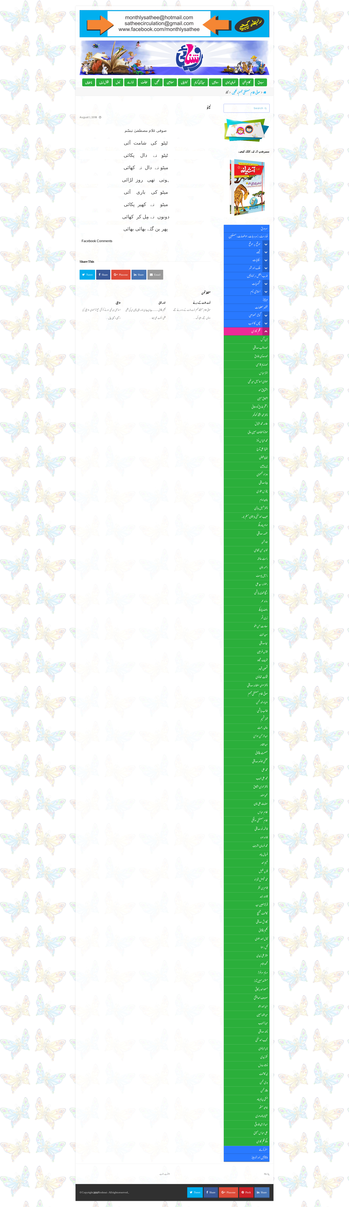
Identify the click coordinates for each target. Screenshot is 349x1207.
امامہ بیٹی (162, 303)
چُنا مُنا (266, 1174)
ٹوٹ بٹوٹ (163, 1174)
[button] (87, 275)
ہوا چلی (118, 303)
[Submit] (266, 108)
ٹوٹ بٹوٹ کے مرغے (201, 303)
